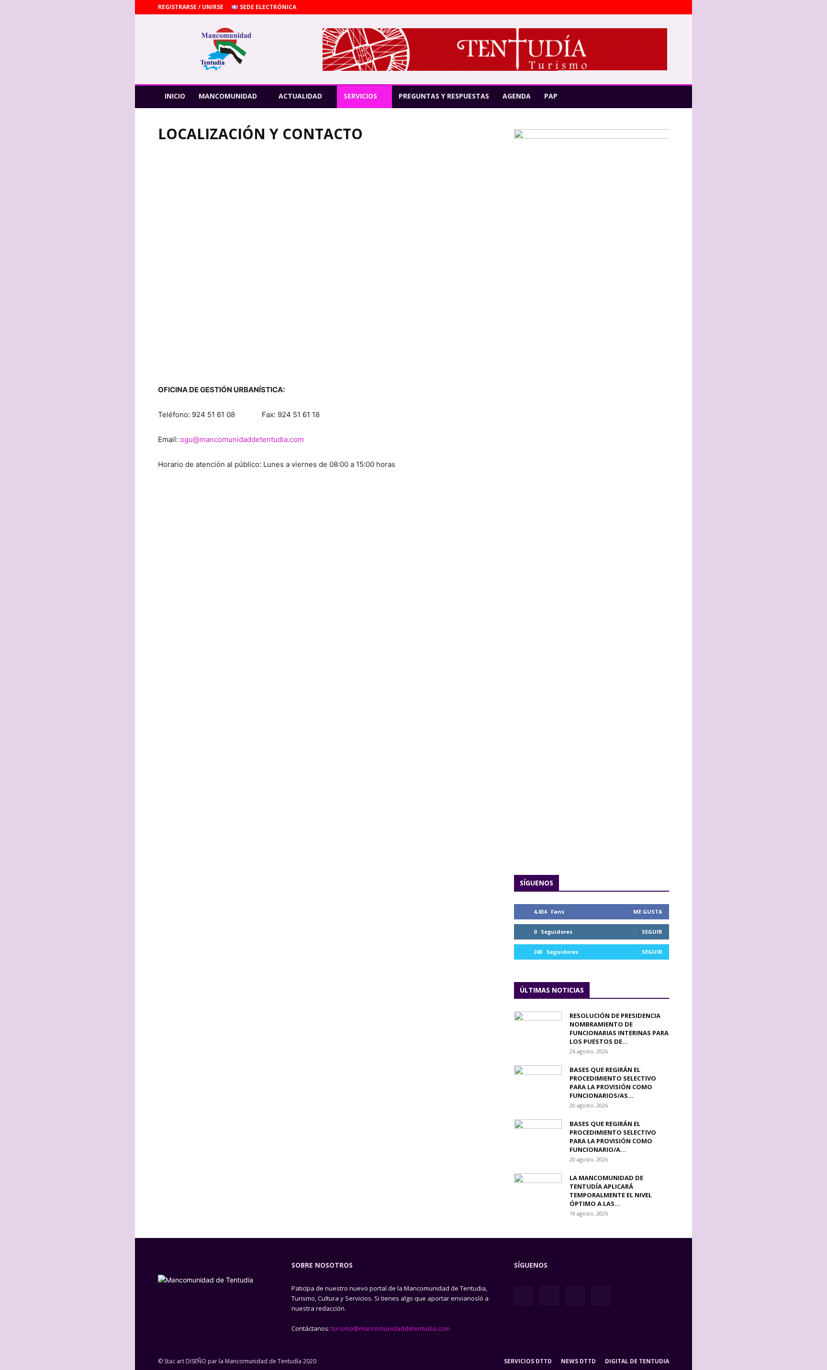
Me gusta (647, 911)
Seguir (652, 931)
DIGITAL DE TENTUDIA (637, 1361)
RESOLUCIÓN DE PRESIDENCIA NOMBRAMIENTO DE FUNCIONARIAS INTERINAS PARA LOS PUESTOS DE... (619, 1028)
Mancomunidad (228, 95)
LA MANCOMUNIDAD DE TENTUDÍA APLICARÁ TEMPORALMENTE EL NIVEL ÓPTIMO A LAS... (611, 1190)
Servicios (360, 95)
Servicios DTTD (528, 1361)
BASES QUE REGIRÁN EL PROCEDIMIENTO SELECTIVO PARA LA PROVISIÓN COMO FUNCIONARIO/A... (613, 1136)
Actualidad (300, 95)
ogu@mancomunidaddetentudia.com (243, 439)
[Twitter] (662, 7)
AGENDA (517, 95)
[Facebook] (614, 7)
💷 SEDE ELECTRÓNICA (263, 7)
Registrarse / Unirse (191, 7)
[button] (657, 96)
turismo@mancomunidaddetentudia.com (390, 1328)
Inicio (175, 95)
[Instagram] (630, 7)
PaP (551, 95)
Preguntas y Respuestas (444, 95)
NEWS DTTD (578, 1361)
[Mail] (646, 7)
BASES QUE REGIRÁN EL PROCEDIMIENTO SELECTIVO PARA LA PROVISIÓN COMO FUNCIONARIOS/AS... (613, 1082)
